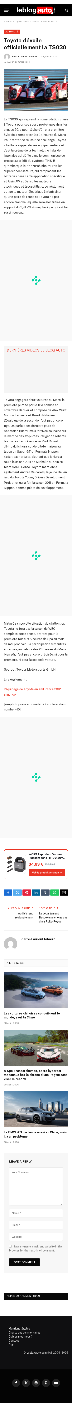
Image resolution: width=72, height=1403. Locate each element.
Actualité (11, 32)
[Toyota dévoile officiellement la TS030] (36, 90)
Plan (11, 1344)
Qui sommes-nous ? (21, 1336)
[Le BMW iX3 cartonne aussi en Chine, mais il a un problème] (36, 1109)
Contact (14, 1340)
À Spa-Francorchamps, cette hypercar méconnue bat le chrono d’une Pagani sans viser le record (35, 1075)
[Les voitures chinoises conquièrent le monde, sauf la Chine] (36, 990)
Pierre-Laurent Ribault (24, 56)
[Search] (66, 10)
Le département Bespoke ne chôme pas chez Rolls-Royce (53, 917)
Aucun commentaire (18, 61)
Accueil (8, 21)
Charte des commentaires (24, 1332)
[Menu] (6, 10)
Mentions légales (19, 1328)
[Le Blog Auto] (36, 10)
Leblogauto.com (36, 1352)
